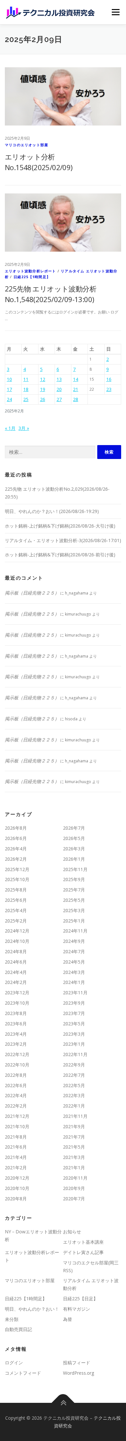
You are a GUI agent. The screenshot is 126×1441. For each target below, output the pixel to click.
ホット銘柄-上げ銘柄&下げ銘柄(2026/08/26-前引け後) (60, 554)
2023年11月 (75, 992)
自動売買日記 (18, 1329)
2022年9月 (74, 1065)
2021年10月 (17, 1126)
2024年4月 (16, 972)
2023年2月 (16, 1044)
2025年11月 (75, 869)
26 (42, 399)
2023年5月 (74, 1024)
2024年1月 (74, 982)
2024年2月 (16, 982)
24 (9, 399)
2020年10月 (17, 1188)
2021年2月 (16, 1167)
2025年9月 (74, 879)
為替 (67, 1319)
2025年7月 (74, 890)
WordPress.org (78, 1373)
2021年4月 (16, 1157)
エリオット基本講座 (83, 1242)
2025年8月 (16, 890)
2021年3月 (74, 1157)
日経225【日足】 (80, 1298)
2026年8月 (16, 828)
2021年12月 (17, 1116)
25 (25, 399)
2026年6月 (16, 838)
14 (75, 379)
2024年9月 (74, 941)
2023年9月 (74, 1003)
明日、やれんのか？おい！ (32, 1309)
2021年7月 (74, 1137)
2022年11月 (75, 1054)
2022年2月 (16, 1106)
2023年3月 (74, 1034)
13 (59, 379)
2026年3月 (74, 849)
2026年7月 (74, 828)
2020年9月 (74, 1188)
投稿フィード (76, 1362)
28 (75, 399)
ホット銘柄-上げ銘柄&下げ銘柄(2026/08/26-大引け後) (60, 526)
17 (9, 389)
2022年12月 (17, 1054)
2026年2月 (16, 859)
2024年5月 (74, 962)
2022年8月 (16, 1075)
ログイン (14, 1362)
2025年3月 (74, 910)
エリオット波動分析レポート (30, 270)
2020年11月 (75, 1178)
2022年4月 (16, 1095)
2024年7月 (74, 951)
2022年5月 (74, 1085)
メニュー (115, 12)
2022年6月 (16, 1085)
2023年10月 (17, 1003)
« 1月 (10, 428)
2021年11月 (75, 1116)
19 (42, 389)
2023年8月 (16, 1013)
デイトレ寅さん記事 (83, 1252)
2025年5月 (74, 900)
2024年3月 (74, 972)
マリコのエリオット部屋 (26, 144)
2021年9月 (74, 1126)
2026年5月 (74, 838)
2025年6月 (16, 900)
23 (108, 389)
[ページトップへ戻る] (63, 1403)
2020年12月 (17, 1178)
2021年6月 (16, 1147)
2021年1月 (74, 1167)
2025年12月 (17, 869)
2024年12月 (17, 931)
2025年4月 (16, 910)
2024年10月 (17, 941)
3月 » (23, 428)
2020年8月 (16, 1198)
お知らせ (72, 1231)
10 (9, 379)
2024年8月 (16, 951)
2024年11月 (75, 931)
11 (25, 379)
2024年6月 (16, 962)
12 (42, 379)
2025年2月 (16, 921)
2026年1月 (74, 859)
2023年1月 (74, 1044)
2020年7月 (74, 1198)
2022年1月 (74, 1106)
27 (59, 399)
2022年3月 (74, 1095)
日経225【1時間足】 (32, 276)
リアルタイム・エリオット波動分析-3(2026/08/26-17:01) (63, 540)
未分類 (11, 1319)
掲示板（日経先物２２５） (32, 593)
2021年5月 (74, 1147)
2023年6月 (16, 1024)
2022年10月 (17, 1065)
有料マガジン (76, 1309)
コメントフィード (23, 1373)
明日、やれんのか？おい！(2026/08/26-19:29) (52, 511)
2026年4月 (16, 849)
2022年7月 (74, 1075)
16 (108, 379)
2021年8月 (16, 1137)
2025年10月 (17, 879)
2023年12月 (17, 992)
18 (25, 389)
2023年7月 (74, 1013)
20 (59, 389)
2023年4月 (16, 1034)
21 (75, 389)
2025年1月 (74, 921)
